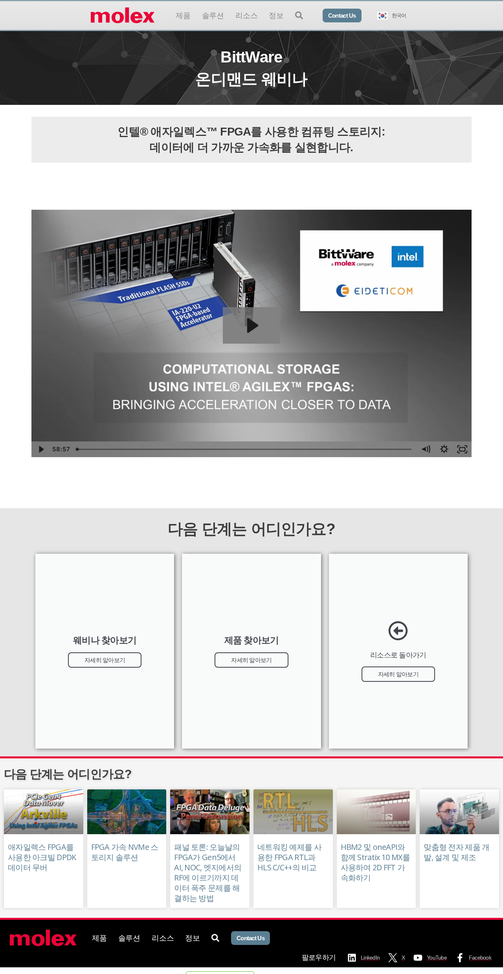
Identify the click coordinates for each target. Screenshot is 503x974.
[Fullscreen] (462, 449)
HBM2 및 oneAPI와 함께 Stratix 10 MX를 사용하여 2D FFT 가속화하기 (375, 862)
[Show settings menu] (444, 449)
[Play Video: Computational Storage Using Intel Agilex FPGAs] (251, 325)
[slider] (244, 449)
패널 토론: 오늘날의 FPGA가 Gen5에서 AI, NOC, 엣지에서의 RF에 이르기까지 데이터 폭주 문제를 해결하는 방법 (207, 872)
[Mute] (426, 449)
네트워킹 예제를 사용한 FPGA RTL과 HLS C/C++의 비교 (289, 857)
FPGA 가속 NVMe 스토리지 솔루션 (124, 852)
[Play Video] (40, 449)
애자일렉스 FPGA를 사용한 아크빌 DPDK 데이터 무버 (42, 857)
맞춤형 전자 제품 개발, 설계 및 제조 (456, 852)
